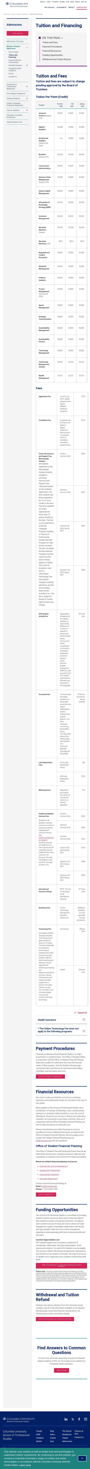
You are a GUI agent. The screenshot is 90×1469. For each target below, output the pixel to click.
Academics (62, 7)
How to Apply (13, 52)
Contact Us (13, 77)
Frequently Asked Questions (15, 69)
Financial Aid (49, 1174)
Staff (49, 2)
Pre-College (15, 93)
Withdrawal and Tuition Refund (56, 59)
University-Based (48, 1179)
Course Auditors (17, 111)
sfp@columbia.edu (49, 1186)
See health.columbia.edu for (46, 837)
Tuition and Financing (13, 56)
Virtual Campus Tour (14, 122)
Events (77, 2)
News (72, 2)
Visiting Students (17, 99)
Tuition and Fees (50, 42)
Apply (16, 33)
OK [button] (82, 1458)
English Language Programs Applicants (15, 104)
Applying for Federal (49, 1170)
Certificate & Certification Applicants (17, 86)
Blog (67, 2)
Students (55, 2)
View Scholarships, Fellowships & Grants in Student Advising (61, 1265)
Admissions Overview (15, 41)
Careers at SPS (79, 1432)
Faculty (43, 2)
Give (82, 2)
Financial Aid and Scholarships (15, 61)
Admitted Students (18, 65)
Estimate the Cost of (53, 1166)
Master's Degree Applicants (20, 14)
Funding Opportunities (52, 55)
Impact (71, 7)
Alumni (62, 2)
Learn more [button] (25, 1465)
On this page (51, 38)
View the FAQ (61, 1370)
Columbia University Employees (14, 116)
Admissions (82, 7)
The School (49, 7)
